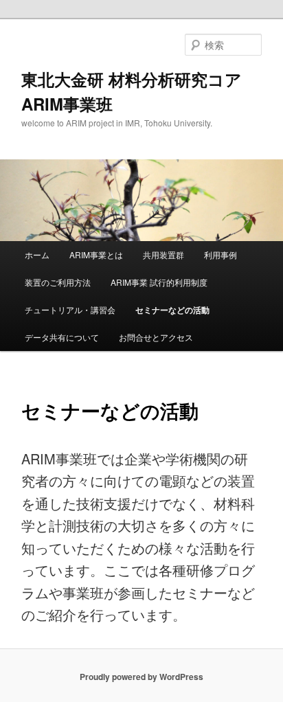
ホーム (37, 254)
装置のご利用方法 (58, 282)
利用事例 (220, 254)
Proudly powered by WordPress (141, 676)
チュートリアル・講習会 (70, 309)
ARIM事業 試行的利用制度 (159, 282)
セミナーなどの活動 (172, 310)
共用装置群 (163, 254)
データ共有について (62, 337)
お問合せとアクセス (156, 337)
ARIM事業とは (96, 254)
